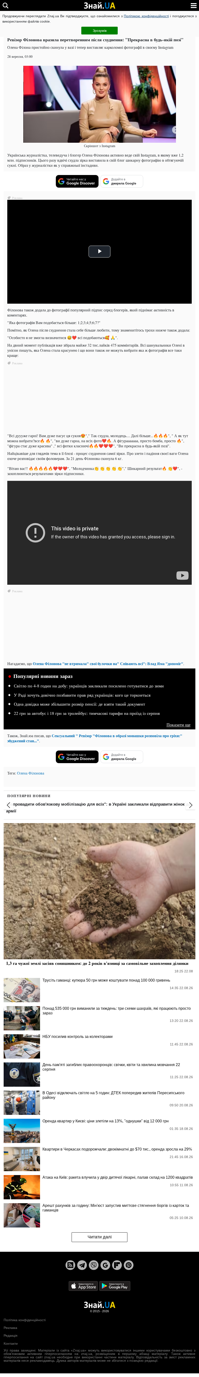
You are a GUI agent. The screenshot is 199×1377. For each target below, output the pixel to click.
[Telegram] (82, 1265)
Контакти (11, 1343)
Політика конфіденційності (25, 1320)
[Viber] (94, 1265)
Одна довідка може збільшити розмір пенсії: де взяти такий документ (79, 704)
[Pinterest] (128, 1265)
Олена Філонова (30, 773)
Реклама (10, 1328)
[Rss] (70, 1265)
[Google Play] (115, 1286)
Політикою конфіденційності (146, 16)
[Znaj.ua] (99, 5)
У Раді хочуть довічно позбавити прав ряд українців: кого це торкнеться (82, 695)
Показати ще (178, 724)
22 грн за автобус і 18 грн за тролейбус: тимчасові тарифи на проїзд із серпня (87, 713)
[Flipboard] (117, 1265)
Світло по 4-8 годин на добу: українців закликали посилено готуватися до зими (89, 686)
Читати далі (100, 1237)
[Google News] (105, 1265)
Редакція (10, 1335)
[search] (5, 5)
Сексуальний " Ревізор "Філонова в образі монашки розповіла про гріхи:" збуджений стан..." (94, 738)
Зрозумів (100, 31)
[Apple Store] (83, 1286)
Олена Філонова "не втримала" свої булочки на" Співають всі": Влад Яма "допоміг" (108, 663)
